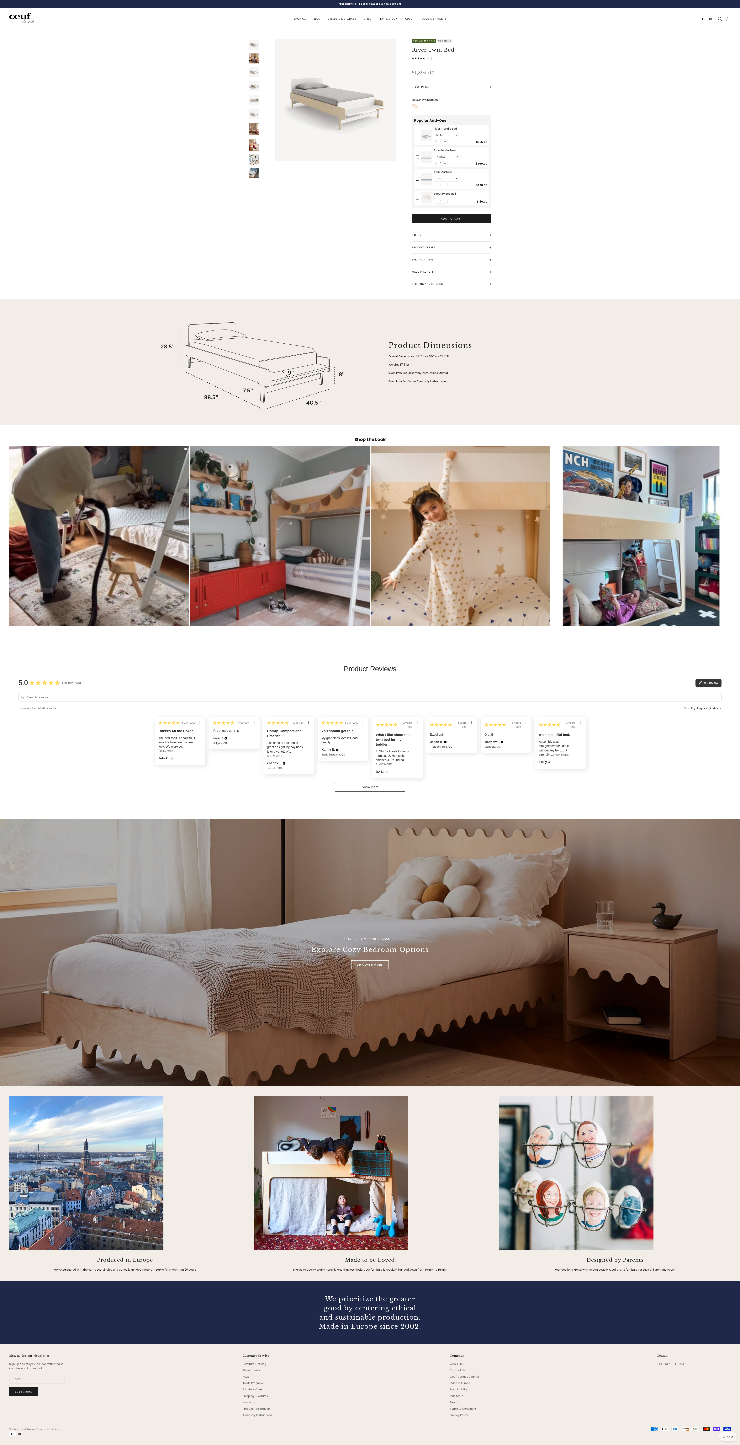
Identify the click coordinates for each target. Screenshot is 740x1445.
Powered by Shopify (48, 1429)
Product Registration (256, 1409)
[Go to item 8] (254, 144)
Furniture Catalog (254, 1364)
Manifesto (456, 1396)
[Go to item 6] (254, 114)
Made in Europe (460, 1383)
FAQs (246, 1377)
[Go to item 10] (254, 173)
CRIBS (367, 19)
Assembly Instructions (257, 1415)
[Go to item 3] (254, 72)
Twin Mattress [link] (443, 172)
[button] (436, 141)
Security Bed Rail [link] (445, 194)
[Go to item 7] (254, 129)
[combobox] (703, 19)
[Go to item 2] (254, 58)
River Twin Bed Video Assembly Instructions (417, 381)
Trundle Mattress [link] (445, 150)
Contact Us (457, 1370)
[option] (710, 19)
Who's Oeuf (458, 1364)
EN (703, 19)
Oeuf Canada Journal (464, 1377)
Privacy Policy (459, 1415)
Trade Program (253, 1383)
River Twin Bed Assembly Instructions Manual (418, 373)
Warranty (249, 1402)
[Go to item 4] (254, 86)
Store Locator (252, 1370)
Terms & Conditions (463, 1409)
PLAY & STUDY (388, 19)
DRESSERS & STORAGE (342, 19)
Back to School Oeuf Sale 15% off (380, 3)
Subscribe (23, 1391)
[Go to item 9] (254, 159)
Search (454, 1402)
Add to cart (451, 219)
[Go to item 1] (254, 44)
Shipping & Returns (255, 1396)
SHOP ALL (300, 19)
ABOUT (409, 19)
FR (710, 19)
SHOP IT (99, 535)
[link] (426, 135)
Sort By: (690, 708)
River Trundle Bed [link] (445, 129)
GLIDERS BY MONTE (434, 19)
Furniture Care (252, 1389)
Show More (166, 751)
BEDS (317, 19)
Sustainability (459, 1389)
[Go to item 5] (254, 100)
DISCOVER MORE (370, 965)
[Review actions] (200, 722)
